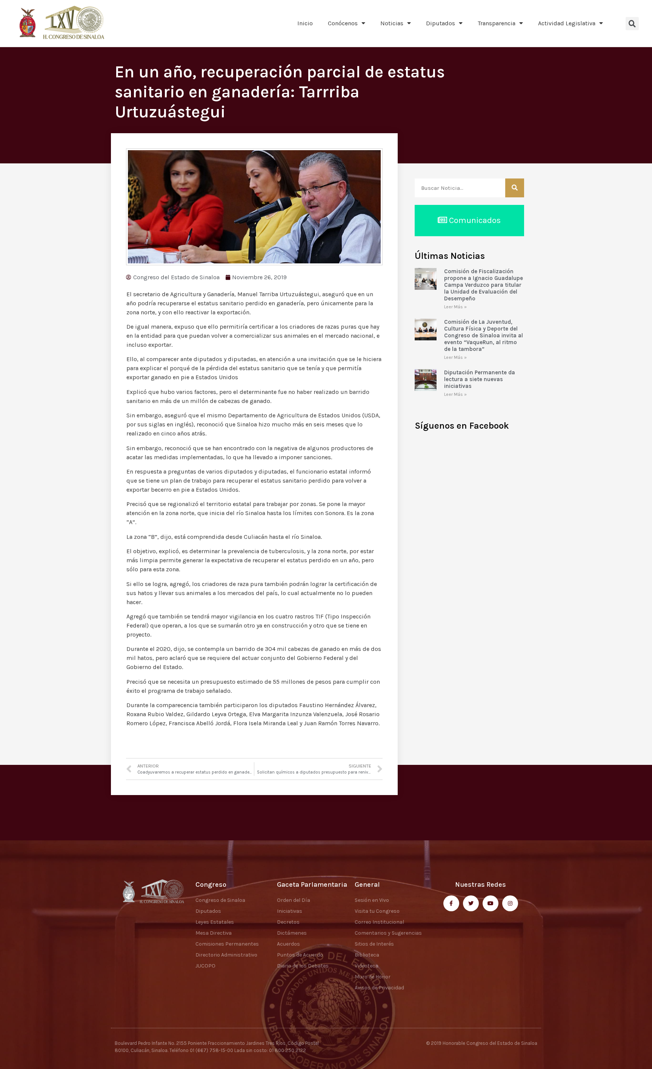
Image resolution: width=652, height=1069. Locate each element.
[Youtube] (490, 903)
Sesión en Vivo (372, 900)
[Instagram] (510, 903)
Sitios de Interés (374, 944)
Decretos (288, 922)
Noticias (391, 23)
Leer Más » (455, 306)
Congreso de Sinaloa (220, 900)
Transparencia (496, 23)
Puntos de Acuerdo (300, 955)
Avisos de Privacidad (379, 987)
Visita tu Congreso (377, 911)
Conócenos (343, 23)
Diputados (440, 23)
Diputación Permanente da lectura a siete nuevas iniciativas (479, 379)
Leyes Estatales (214, 922)
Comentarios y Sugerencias (388, 933)
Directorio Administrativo (226, 955)
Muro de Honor (373, 977)
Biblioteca (367, 955)
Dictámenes (292, 933)
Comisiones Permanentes (227, 944)
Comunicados (474, 220)
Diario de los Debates (303, 966)
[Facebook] (451, 903)
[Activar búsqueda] (632, 23)
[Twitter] (471, 903)
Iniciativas (289, 911)
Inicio (305, 23)
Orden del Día (293, 900)
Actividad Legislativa (566, 23)
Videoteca (366, 966)
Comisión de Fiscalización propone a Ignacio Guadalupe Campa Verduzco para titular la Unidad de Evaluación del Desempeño (483, 285)
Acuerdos (288, 944)
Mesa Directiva (213, 933)
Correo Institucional (379, 922)
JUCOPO (205, 966)
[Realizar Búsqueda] (514, 187)
